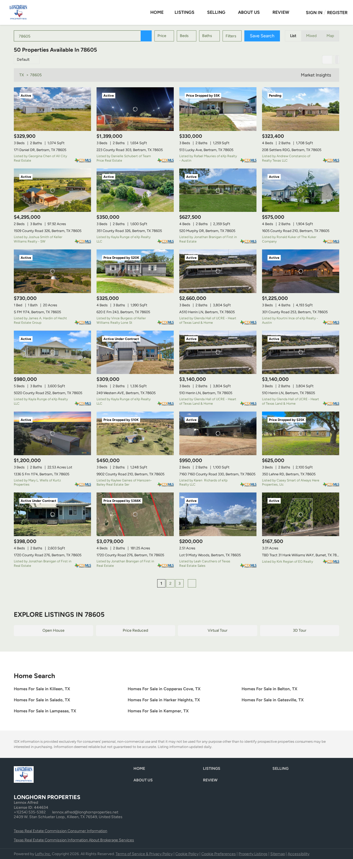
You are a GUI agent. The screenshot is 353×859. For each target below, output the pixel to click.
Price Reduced (135, 630)
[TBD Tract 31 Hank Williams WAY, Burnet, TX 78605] (300, 514)
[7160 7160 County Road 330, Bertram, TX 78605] (217, 433)
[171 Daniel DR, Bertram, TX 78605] (52, 109)
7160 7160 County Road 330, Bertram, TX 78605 (217, 474)
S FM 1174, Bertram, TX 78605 (37, 312)
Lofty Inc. (43, 854)
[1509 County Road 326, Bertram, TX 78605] (52, 190)
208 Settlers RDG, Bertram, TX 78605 (291, 150)
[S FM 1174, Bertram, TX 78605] (52, 271)
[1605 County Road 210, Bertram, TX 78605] (300, 190)
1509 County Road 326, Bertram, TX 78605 (47, 231)
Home (157, 12)
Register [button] (337, 12)
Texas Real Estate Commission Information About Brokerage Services (74, 840)
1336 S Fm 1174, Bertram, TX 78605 (41, 474)
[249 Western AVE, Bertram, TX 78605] (135, 352)
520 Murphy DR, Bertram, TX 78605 (207, 231)
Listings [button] (184, 12)
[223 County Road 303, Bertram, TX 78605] (135, 109)
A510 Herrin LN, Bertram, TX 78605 (207, 312)
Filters (231, 36)
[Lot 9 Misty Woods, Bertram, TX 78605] (217, 514)
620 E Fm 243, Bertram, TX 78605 (123, 312)
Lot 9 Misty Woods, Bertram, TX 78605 (210, 555)
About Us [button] (249, 12)
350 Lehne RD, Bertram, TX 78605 (288, 474)
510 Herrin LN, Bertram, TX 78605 (205, 393)
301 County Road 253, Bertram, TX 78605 (295, 312)
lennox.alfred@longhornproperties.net (85, 812)
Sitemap (277, 854)
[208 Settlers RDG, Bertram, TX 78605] (300, 109)
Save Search (262, 35)
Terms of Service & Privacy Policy (144, 854)
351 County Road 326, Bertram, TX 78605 (129, 231)
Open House (53, 630)
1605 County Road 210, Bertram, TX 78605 (295, 231)
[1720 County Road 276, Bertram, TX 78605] (52, 514)
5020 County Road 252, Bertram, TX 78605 (48, 393)
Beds (184, 35)
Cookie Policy (187, 854)
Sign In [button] (314, 12)
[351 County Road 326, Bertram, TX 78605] (135, 190)
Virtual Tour (218, 630)
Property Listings (253, 854)
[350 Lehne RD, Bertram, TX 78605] (300, 433)
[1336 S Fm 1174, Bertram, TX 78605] (52, 433)
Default (23, 59)
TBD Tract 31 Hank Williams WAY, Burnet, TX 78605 (302, 555)
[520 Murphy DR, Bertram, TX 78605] (217, 190)
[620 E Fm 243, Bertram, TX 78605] (135, 271)
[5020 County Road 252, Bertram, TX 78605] (52, 352)
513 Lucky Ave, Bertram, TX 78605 (206, 150)
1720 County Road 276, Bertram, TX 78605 (47, 555)
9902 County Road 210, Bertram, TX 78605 (130, 474)
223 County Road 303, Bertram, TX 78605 (130, 150)
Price (161, 35)
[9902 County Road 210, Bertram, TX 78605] (135, 433)
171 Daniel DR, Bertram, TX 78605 (40, 150)
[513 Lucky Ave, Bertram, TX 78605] (217, 109)
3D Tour (299, 630)
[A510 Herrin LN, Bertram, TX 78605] (217, 271)
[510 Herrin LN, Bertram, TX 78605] (217, 352)
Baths (207, 35)
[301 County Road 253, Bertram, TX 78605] (300, 271)
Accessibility (298, 854)
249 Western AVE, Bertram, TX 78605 (126, 393)
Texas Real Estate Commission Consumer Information (60, 831)
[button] (146, 35)
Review (280, 12)
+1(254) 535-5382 (30, 812)
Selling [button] (216, 12)
